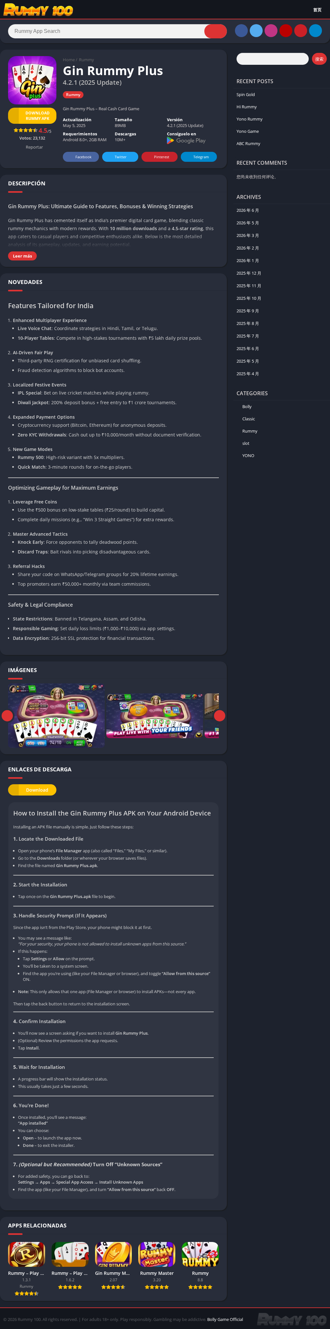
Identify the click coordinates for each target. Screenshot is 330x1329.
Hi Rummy (247, 107)
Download (37, 790)
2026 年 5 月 (248, 223)
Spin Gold (246, 94)
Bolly (247, 406)
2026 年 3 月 (248, 235)
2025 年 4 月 (248, 373)
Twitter (121, 156)
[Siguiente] (219, 715)
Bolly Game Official (225, 1319)
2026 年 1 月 (248, 260)
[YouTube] (285, 30)
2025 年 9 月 (248, 311)
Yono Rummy (250, 119)
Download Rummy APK (37, 115)
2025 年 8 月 (248, 323)
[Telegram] (315, 30)
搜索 (319, 59)
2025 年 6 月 (248, 348)
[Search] (215, 31)
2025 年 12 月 (249, 273)
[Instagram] (271, 30)
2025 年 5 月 (248, 361)
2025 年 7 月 (248, 336)
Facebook (83, 156)
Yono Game (248, 131)
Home (69, 60)
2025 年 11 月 (249, 285)
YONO (248, 455)
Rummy (86, 60)
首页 (317, 10)
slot (245, 443)
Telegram (201, 156)
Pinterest (161, 156)
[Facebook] (241, 30)
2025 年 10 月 (249, 298)
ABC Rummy (248, 143)
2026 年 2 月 (248, 248)
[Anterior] (7, 715)
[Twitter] (256, 30)
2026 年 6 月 (248, 210)
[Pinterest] (300, 30)
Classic (248, 419)
